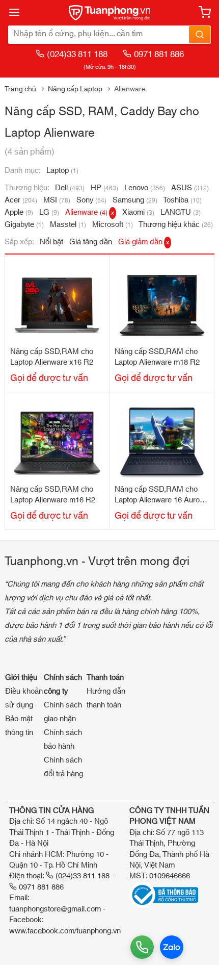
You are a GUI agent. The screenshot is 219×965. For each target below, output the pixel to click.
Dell (70, 188)
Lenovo (144, 188)
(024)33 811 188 (77, 54)
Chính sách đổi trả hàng (63, 767)
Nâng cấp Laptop (75, 89)
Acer (21, 200)
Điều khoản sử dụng (24, 698)
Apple (19, 212)
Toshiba (182, 200)
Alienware (89, 212)
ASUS (190, 188)
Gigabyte (24, 225)
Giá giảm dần (143, 242)
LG (49, 212)
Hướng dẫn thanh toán (106, 698)
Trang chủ (20, 89)
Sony (91, 200)
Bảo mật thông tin (19, 726)
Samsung (135, 200)
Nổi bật (51, 242)
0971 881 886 (159, 54)
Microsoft (112, 225)
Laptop (62, 170)
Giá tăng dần (90, 242)
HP (104, 188)
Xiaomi (138, 212)
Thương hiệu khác (176, 225)
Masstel (68, 225)
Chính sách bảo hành (63, 739)
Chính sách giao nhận (63, 712)
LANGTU (180, 212)
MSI (56, 200)
